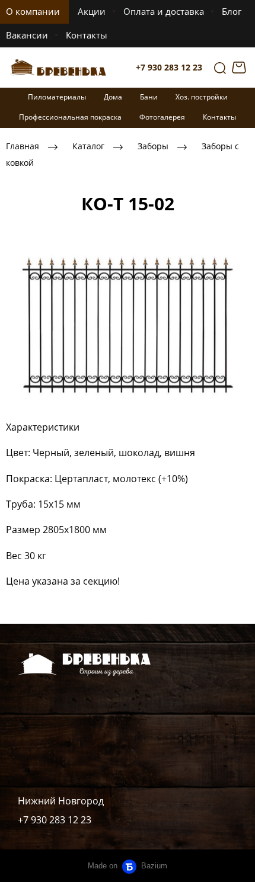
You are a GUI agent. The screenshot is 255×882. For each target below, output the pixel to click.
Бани (149, 97)
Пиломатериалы (57, 97)
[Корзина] (240, 67)
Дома (113, 97)
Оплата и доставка (163, 11)
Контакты (86, 35)
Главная (22, 146)
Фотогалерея (162, 117)
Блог (231, 11)
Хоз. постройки (202, 97)
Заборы (153, 146)
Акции (92, 11)
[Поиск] (220, 67)
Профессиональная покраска (70, 117)
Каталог (88, 146)
